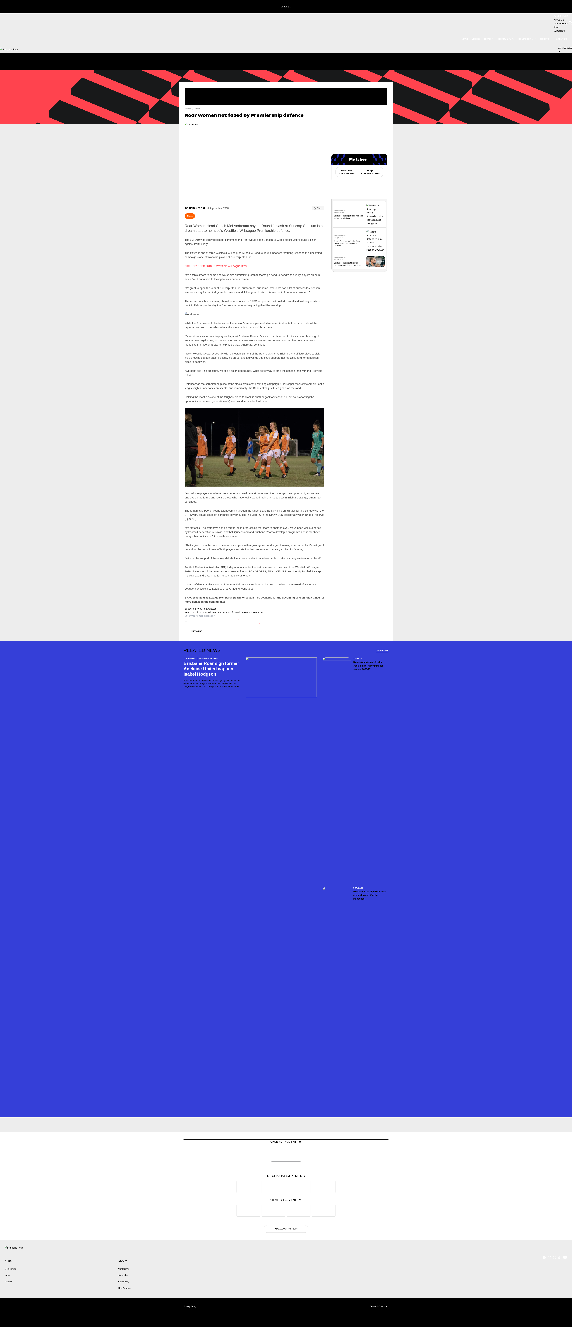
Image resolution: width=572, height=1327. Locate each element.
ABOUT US (561, 39)
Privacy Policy (209, 620)
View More (382, 650)
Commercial (525, 39)
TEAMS (487, 39)
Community (504, 39)
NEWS (465, 39)
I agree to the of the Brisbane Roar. (213, 620)
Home (188, 108)
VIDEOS (476, 39)
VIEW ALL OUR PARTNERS (286, 1229)
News (197, 108)
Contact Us (123, 1269)
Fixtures (8, 1281)
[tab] (346, 172)
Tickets (544, 39)
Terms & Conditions (379, 1306)
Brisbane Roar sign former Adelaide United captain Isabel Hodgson (211, 669)
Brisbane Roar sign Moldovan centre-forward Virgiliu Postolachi (369, 895)
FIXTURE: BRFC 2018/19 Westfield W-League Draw (216, 266)
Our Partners (124, 1288)
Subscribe (196, 631)
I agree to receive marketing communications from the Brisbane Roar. (224, 623)
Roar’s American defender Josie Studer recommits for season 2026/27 (347, 243)
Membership (11, 1269)
